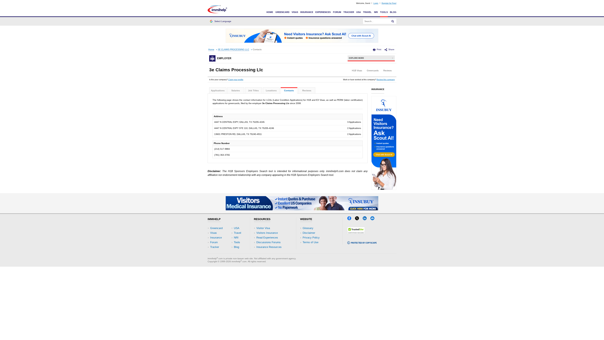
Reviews (306, 90)
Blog (393, 12)
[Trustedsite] (356, 233)
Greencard (282, 12)
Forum (337, 12)
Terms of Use (310, 242)
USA (358, 12)
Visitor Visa (263, 228)
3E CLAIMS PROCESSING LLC (233, 49)
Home (269, 12)
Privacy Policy (311, 237)
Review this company (386, 80)
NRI (376, 12)
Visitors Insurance (267, 232)
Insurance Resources (269, 247)
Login (375, 3)
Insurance (306, 12)
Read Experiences (267, 237)
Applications (218, 90)
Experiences (323, 12)
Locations (271, 90)
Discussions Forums (268, 242)
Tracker (348, 12)
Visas (295, 12)
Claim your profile (235, 80)
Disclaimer (309, 232)
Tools (384, 12)
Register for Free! (389, 3)
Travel (367, 12)
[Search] (393, 21)
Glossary (308, 228)
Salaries (235, 90)
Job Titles (253, 90)
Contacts (289, 90)
